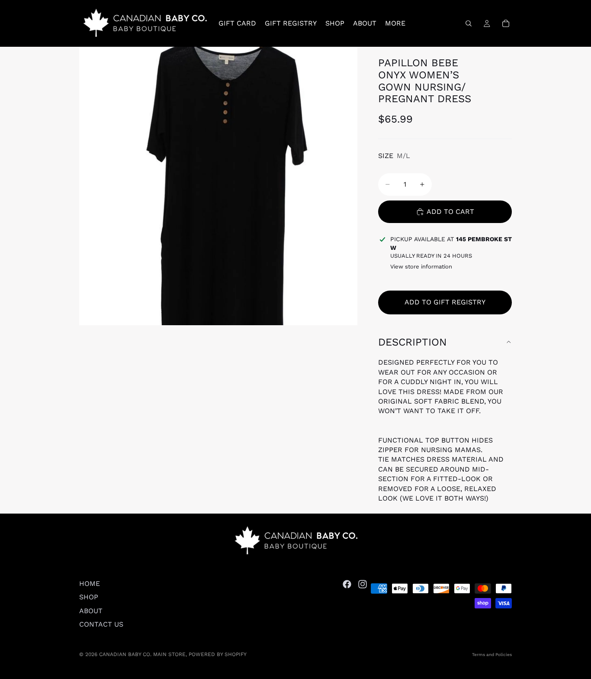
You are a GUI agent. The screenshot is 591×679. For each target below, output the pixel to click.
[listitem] (395, 23)
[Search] (468, 23)
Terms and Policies (492, 654)
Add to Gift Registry (445, 302)
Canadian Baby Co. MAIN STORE (142, 654)
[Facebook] (347, 584)
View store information (421, 266)
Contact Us (101, 624)
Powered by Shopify (218, 654)
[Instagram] (362, 584)
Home (89, 583)
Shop (88, 597)
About (91, 611)
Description (412, 342)
